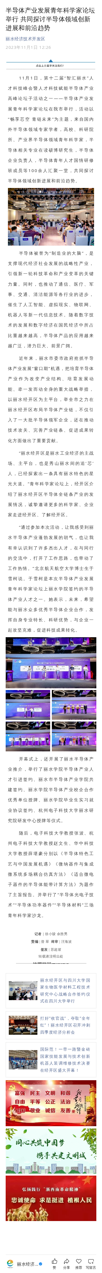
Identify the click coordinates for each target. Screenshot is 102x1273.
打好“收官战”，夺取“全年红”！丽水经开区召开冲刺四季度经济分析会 (65, 1025)
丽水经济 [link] (28, 1264)
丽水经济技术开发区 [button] (25, 38)
